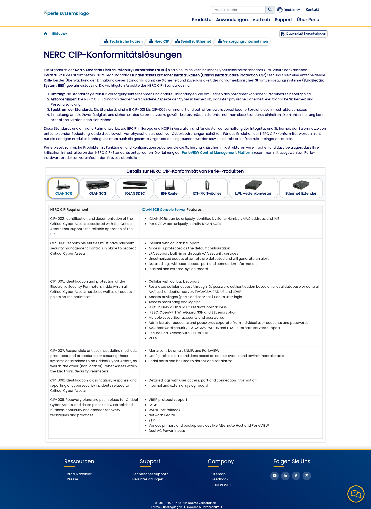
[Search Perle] (270, 10)
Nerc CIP (161, 41)
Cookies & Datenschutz (203, 507)
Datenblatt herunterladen (306, 33)
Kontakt (312, 9)
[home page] (45, 33)
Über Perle (308, 20)
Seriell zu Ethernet (196, 41)
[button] (289, 9)
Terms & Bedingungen (166, 507)
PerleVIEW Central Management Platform (217, 152)
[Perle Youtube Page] (274, 476)
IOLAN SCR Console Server (164, 209)
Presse (72, 479)
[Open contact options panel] (356, 494)
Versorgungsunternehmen (245, 41)
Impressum (221, 484)
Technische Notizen (126, 41)
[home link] (66, 13)
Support (283, 20)
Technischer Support (150, 474)
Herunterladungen (147, 479)
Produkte (201, 20)
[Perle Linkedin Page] (285, 476)
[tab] (63, 188)
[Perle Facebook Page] (296, 476)
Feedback (219, 479)
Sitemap (218, 474)
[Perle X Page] (307, 476)
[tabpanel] (185, 322)
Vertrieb (261, 20)
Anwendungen (232, 20)
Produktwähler (79, 474)
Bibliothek (59, 33)
